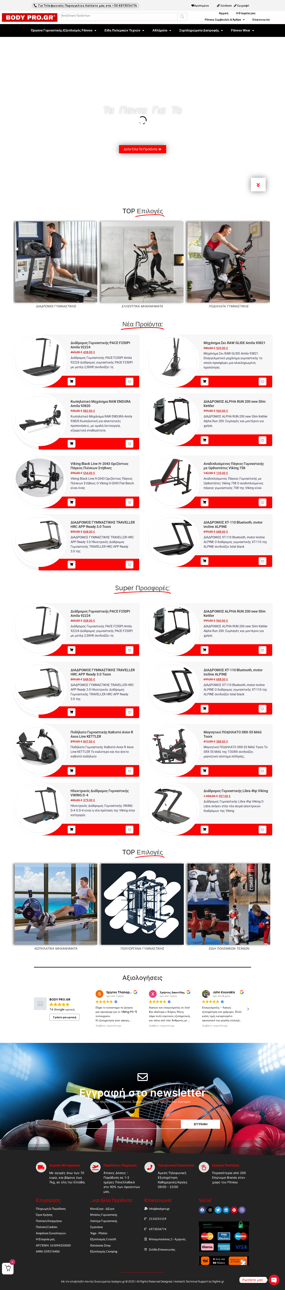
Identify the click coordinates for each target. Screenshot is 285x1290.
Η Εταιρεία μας (246, 13)
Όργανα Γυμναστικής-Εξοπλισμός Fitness (61, 30)
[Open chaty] (274, 1280)
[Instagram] (210, 1209)
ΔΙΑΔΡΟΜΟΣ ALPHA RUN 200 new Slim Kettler (235, 403)
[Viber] (241, 1209)
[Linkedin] (226, 1209)
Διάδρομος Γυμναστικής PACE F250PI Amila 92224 (100, 345)
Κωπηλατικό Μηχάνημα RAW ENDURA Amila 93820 (101, 403)
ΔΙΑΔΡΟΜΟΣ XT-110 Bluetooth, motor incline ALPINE (233, 524)
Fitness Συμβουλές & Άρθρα (223, 19)
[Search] (182, 17)
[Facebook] (202, 1209)
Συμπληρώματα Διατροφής (199, 30)
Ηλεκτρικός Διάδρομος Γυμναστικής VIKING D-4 (100, 793)
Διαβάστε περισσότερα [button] (108, 1026)
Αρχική (223, 13)
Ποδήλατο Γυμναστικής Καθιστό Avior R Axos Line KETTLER (102, 734)
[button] (248, 1009)
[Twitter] (218, 1209)
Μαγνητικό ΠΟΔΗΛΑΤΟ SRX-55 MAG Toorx (233, 734)
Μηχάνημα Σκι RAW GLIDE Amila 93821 (234, 343)
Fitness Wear (240, 30)
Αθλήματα (159, 30)
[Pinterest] (234, 1209)
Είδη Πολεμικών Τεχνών (122, 30)
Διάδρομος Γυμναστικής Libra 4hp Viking (236, 791)
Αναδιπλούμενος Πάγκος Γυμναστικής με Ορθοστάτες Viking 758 (234, 466)
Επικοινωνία (261, 19)
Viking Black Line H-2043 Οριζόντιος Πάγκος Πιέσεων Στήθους (99, 466)
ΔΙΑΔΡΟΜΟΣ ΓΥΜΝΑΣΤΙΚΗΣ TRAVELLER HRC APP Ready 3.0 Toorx (103, 524)
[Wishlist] (129, 381)
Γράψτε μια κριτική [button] (64, 1017)
